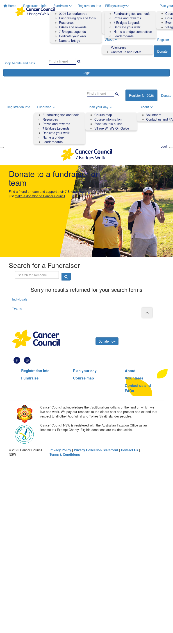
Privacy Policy (60, 450)
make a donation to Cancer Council (40, 196)
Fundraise (115, 5)
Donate (162, 51)
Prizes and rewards (127, 18)
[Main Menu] (2, 147)
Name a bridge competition (133, 31)
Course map (103, 114)
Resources (50, 119)
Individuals (19, 299)
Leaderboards (124, 36)
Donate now (107, 341)
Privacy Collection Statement (96, 450)
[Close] (171, 147)
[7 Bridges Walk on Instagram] (27, 360)
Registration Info (89, 5)
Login (87, 72)
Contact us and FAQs (126, 51)
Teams (17, 308)
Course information (108, 119)
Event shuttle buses (108, 123)
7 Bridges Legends (127, 22)
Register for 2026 (141, 95)
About (130, 370)
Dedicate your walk (127, 27)
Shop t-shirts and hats (19, 63)
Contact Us (129, 450)
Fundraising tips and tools (132, 13)
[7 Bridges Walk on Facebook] (17, 360)
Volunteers (153, 114)
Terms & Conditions (65, 454)
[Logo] (35, 11)
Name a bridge (53, 137)
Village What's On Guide (111, 128)
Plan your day (98, 107)
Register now (107, 333)
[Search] (78, 61)
